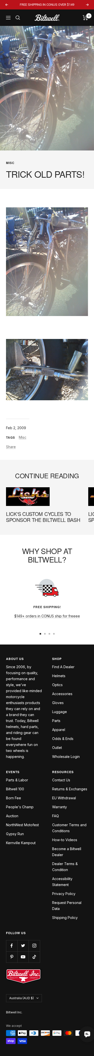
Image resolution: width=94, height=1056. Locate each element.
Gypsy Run (15, 834)
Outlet (57, 747)
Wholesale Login (66, 756)
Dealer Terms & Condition (65, 867)
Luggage (59, 712)
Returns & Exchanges (69, 789)
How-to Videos (64, 840)
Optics (57, 685)
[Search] (18, 17)
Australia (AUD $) (21, 998)
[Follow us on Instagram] (34, 945)
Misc (10, 163)
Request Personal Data (66, 905)
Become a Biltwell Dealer (66, 852)
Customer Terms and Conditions (69, 828)
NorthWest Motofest (22, 825)
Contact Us (61, 780)
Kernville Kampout (21, 843)
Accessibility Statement (62, 882)
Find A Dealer (63, 667)
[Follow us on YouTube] (23, 957)
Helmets (58, 676)
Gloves (58, 703)
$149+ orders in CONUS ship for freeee (47, 616)
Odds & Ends (62, 738)
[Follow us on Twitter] (23, 945)
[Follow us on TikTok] (34, 957)
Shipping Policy (65, 917)
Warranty (59, 807)
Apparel (58, 730)
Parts (56, 721)
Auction (12, 816)
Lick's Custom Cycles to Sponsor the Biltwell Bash (43, 516)
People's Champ (20, 807)
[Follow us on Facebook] (11, 945)
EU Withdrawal (64, 798)
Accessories (62, 694)
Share (11, 447)
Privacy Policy (63, 894)
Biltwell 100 (15, 789)
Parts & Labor (17, 780)
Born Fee (13, 798)
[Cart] (85, 17)
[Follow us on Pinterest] (11, 957)
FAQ (55, 816)
